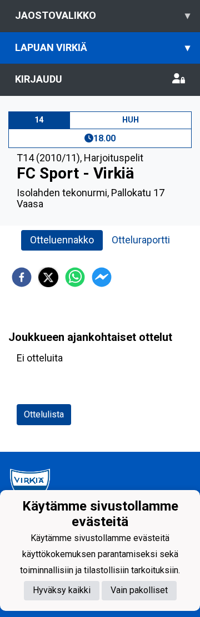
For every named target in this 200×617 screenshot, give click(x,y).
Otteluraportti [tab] (141, 240)
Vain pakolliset (139, 590)
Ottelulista (44, 414)
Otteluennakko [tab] (62, 240)
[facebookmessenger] (102, 277)
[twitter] (48, 277)
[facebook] (22, 277)
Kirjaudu (38, 79)
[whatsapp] (75, 277)
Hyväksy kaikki (62, 590)
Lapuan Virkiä (102, 47)
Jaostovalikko (102, 15)
